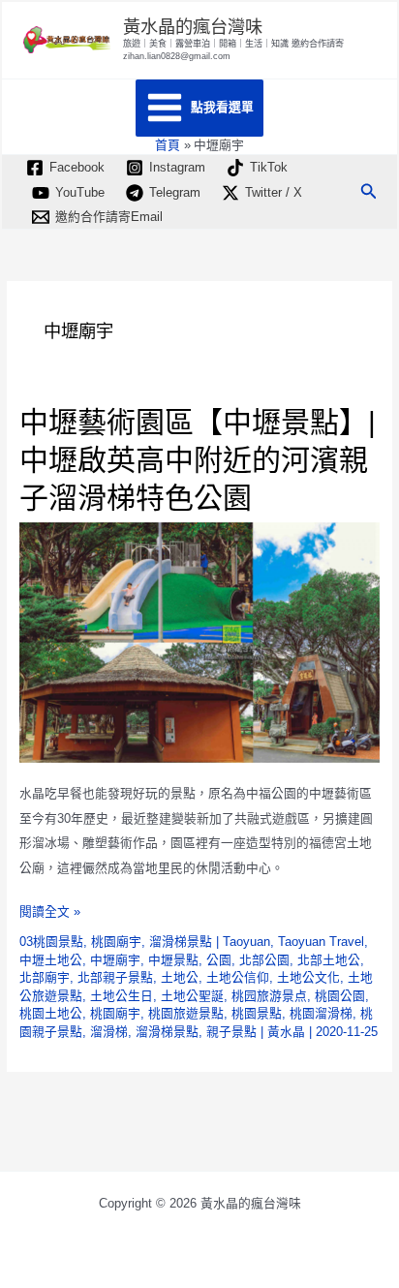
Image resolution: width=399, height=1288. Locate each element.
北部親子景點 (115, 977)
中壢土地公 (50, 960)
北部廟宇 (44, 977)
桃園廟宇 (116, 941)
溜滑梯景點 (180, 941)
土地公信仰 (237, 977)
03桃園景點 (51, 941)
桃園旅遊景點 (186, 1013)
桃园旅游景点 (269, 996)
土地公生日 (121, 996)
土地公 (180, 977)
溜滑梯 (109, 1031)
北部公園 (264, 960)
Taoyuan (246, 941)
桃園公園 (340, 996)
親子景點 (231, 1031)
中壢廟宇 (115, 960)
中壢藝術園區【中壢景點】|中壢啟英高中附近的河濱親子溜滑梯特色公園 (197, 460)
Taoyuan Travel (321, 941)
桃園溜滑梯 (321, 1013)
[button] (369, 191)
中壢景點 (173, 960)
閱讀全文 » (49, 914)
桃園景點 (256, 1013)
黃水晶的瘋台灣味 (192, 26)
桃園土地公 (50, 1013)
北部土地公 (328, 960)
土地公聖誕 (192, 996)
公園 (218, 960)
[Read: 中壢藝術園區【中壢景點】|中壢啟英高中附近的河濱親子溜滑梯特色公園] (200, 641)
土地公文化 (308, 977)
